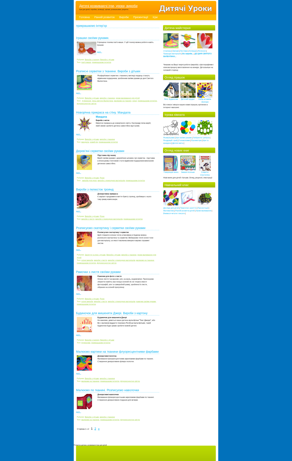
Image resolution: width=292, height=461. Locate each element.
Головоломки (184, 140)
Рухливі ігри (196, 140)
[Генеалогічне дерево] (204, 134)
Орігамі (175, 51)
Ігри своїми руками (184, 138)
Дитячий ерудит (188, 99)
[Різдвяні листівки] (171, 48)
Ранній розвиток (104, 17)
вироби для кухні (89, 181)
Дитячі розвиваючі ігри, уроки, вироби (108, 6)
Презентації (140, 17)
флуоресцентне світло (86, 104)
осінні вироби (87, 260)
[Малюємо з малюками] (204, 205)
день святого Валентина (102, 101)
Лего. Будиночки (171, 99)
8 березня (86, 101)
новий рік (94, 142)
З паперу (167, 51)
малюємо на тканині (122, 101)
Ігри (155, 17)
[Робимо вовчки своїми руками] (171, 205)
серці (134, 101)
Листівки (183, 51)
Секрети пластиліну (205, 173)
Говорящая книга (171, 172)
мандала (85, 142)
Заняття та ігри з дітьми (95, 255)
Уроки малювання (203, 211)
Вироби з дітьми (107, 60)
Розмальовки (168, 138)
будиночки (85, 343)
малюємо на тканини (145, 260)
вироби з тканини (107, 98)
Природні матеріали (172, 54)
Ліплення (202, 51)
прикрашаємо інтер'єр (101, 62)
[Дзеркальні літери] (187, 205)
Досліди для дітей (171, 208)
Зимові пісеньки (188, 172)
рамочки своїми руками (146, 301)
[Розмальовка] (171, 134)
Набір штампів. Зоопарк (204, 100)
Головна (84, 17)
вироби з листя (87, 219)
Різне (102, 178)
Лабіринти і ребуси (201, 138)
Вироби (124, 17)
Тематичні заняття (188, 208)
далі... (99, 52)
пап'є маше (86, 62)
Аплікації (192, 51)
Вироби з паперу (92, 60)
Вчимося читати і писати (174, 213)
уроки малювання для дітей (128, 98)
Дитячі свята (177, 143)
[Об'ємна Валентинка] (204, 48)
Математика (168, 211)
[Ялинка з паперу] (187, 48)
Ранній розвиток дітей (185, 211)
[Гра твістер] (187, 134)
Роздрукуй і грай (170, 140)
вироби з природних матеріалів (111, 181)
